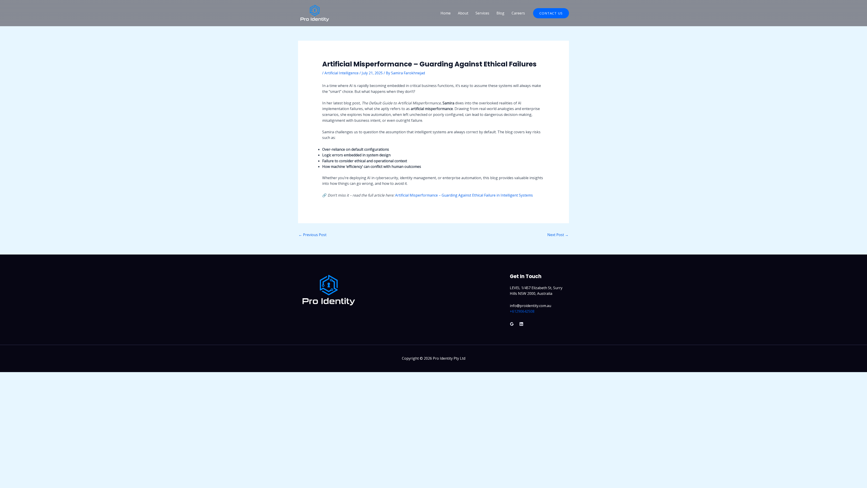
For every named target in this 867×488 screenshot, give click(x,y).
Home (445, 13)
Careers (518, 13)
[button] (551, 13)
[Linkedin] (521, 324)
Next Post (558, 234)
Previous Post (312, 234)
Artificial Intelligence (341, 72)
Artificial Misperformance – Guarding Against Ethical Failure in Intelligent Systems (464, 195)
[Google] (512, 324)
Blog (500, 13)
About (463, 13)
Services (482, 13)
